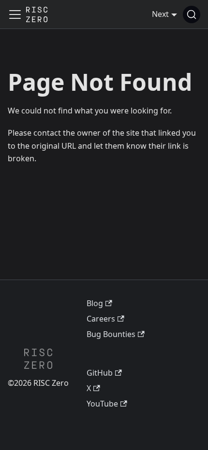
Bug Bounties (111, 334)
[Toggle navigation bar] (15, 14)
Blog (95, 303)
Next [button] (160, 14)
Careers (101, 318)
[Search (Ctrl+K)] (191, 14)
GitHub (100, 372)
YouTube (102, 403)
